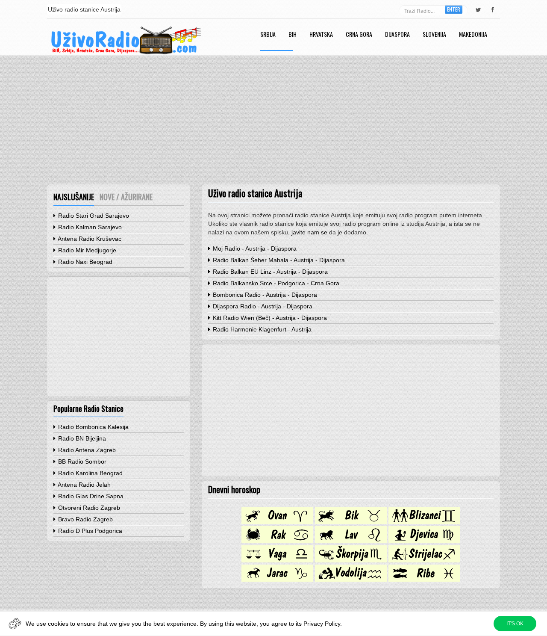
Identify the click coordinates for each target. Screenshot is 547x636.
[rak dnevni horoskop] (277, 541)
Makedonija (473, 34)
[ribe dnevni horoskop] (424, 579)
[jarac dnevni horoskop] (277, 579)
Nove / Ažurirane (126, 196)
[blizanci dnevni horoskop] (424, 521)
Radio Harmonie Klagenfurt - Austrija (261, 329)
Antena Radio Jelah (83, 484)
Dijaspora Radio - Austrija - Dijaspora (261, 306)
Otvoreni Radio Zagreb (88, 507)
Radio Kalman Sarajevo (89, 227)
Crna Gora (359, 34)
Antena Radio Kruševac (88, 238)
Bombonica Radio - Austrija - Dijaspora (264, 294)
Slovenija (434, 34)
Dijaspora (397, 34)
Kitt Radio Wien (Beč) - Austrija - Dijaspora (269, 317)
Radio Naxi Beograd (84, 261)
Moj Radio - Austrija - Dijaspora (254, 248)
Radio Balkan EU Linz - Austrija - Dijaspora (269, 271)
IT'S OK (514, 624)
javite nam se (309, 232)
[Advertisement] (273, 120)
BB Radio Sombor (81, 461)
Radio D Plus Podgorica (89, 530)
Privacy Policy (321, 623)
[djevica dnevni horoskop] (424, 541)
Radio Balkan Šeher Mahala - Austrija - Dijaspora (278, 260)
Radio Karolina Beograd (89, 473)
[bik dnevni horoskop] (351, 521)
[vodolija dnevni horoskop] (351, 579)
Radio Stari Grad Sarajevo (92, 215)
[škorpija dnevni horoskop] (351, 560)
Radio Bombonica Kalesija (92, 426)
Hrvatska (321, 34)
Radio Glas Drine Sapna (90, 496)
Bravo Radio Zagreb (84, 519)
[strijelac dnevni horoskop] (424, 560)
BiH (292, 34)
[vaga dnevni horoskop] (277, 560)
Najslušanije (73, 196)
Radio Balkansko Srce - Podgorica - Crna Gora (275, 283)
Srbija (268, 34)
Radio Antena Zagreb (86, 450)
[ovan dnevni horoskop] (277, 521)
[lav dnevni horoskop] (351, 541)
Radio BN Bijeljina (81, 438)
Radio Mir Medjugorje (86, 250)
